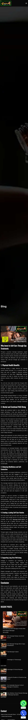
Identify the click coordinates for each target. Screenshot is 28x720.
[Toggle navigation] (26, 3)
